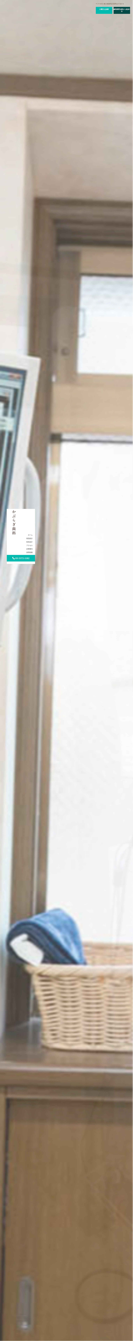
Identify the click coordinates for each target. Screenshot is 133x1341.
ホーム (30, 535)
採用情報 (29, 552)
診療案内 (29, 549)
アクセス (29, 545)
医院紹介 (29, 538)
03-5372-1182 (22, 558)
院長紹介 (29, 542)
